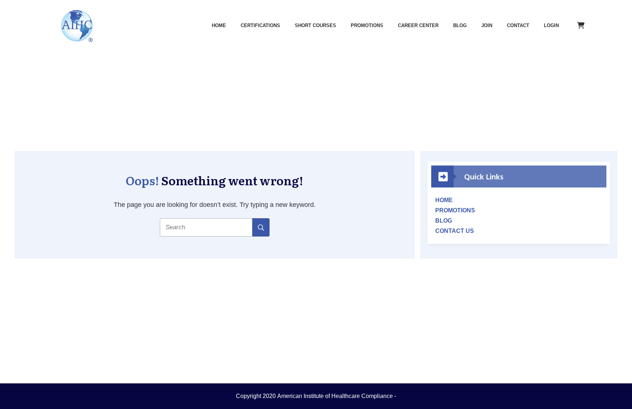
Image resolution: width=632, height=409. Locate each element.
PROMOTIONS (455, 210)
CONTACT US (454, 231)
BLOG (443, 220)
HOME (444, 200)
